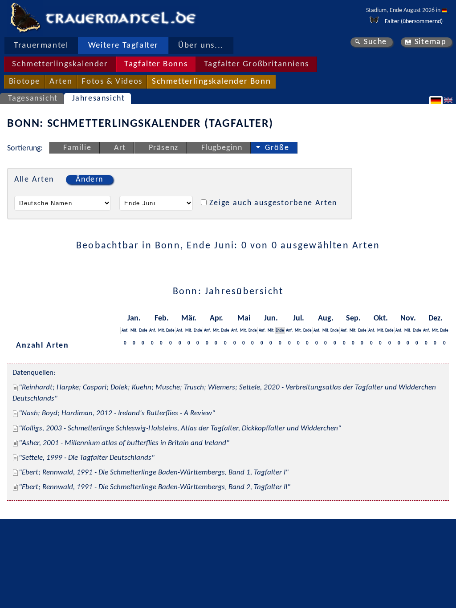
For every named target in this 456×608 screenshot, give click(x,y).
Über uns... (201, 45)
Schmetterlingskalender (60, 64)
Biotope (24, 81)
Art (120, 148)
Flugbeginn (222, 148)
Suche (375, 42)
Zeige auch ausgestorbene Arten (273, 203)
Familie (77, 148)
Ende (143, 330)
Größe (277, 148)
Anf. (125, 330)
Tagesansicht (33, 98)
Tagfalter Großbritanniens (256, 64)
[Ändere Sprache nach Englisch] (449, 100)
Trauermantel (41, 45)
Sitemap (430, 42)
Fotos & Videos (111, 81)
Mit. (133, 330)
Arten (60, 81)
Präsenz (164, 148)
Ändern (89, 179)
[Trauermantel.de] (25, 18)
